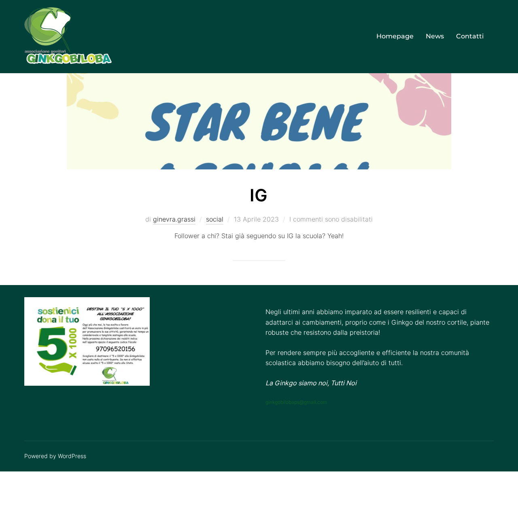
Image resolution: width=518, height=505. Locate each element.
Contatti (470, 36)
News (435, 36)
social (214, 219)
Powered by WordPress (55, 455)
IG (258, 195)
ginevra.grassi (174, 219)
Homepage (395, 36)
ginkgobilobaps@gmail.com (296, 402)
